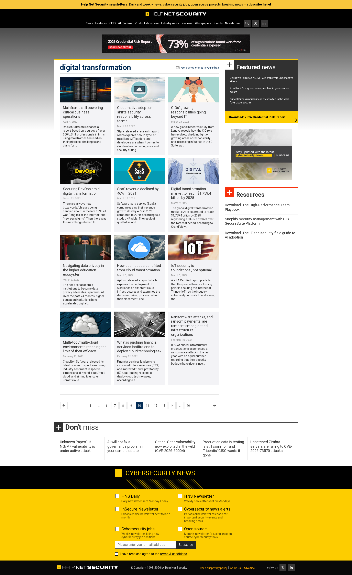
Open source (195, 528)
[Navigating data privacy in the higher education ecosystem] (85, 247)
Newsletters (233, 23)
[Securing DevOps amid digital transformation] (85, 171)
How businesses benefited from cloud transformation (139, 267)
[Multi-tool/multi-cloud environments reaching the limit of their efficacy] (85, 324)
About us (235, 567)
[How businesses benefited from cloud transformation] (139, 247)
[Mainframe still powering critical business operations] (85, 89)
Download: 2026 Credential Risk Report (257, 117)
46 (188, 405)
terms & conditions (173, 554)
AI (119, 23)
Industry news (170, 23)
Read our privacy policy (213, 567)
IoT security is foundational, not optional (191, 267)
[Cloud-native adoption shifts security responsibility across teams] (139, 89)
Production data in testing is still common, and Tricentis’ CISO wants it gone (223, 448)
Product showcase (147, 23)
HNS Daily (130, 496)
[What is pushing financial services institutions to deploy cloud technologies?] (139, 324)
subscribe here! (259, 4)
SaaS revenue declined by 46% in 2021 (138, 191)
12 (155, 405)
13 (163, 405)
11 (147, 405)
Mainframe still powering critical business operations (83, 112)
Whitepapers (203, 23)
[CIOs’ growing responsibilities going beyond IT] (193, 89)
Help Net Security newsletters (104, 4)
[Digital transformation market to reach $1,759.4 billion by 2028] (193, 171)
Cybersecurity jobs (138, 528)
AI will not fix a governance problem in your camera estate (125, 446)
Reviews (187, 23)
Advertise (249, 567)
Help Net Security (176, 567)
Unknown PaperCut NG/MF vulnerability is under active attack (77, 446)
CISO (112, 23)
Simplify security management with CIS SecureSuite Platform (257, 221)
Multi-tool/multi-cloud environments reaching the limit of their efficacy (85, 346)
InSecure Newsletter (139, 509)
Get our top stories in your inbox (200, 67)
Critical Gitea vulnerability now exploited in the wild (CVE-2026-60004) (175, 446)
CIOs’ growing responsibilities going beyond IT (188, 112)
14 (172, 405)
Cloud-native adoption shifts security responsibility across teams (134, 114)
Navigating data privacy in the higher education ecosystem (83, 269)
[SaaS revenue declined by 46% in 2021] (139, 171)
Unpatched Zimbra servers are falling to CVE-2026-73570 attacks (271, 446)
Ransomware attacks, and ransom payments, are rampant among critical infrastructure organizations (192, 326)
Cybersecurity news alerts (207, 509)
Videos (127, 23)
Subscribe (185, 544)
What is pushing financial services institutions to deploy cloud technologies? (139, 346)
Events (218, 23)
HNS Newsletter (199, 496)
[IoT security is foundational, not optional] (193, 247)
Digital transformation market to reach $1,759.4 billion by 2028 (191, 193)
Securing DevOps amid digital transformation (81, 191)
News (89, 23)
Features (101, 23)
